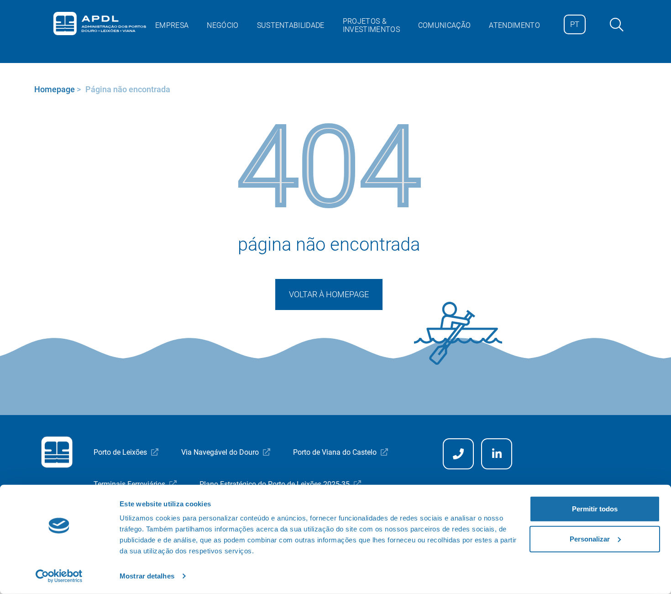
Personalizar (590, 538)
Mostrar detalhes (147, 576)
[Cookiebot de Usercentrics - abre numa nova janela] (59, 576)
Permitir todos (595, 509)
